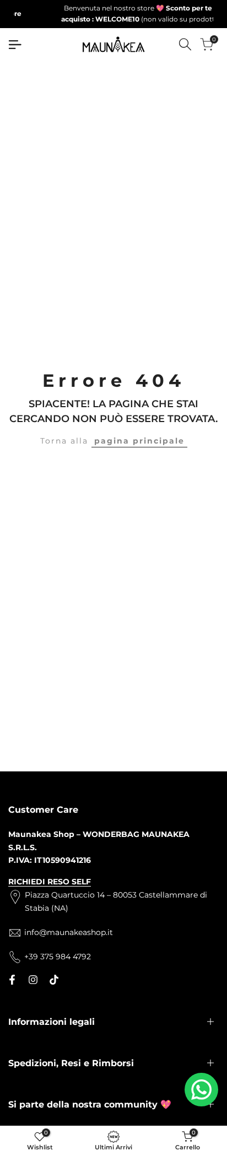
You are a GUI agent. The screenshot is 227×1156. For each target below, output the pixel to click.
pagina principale (139, 441)
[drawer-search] (185, 44)
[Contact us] (201, 1089)
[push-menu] (14, 45)
